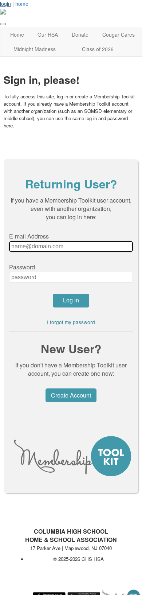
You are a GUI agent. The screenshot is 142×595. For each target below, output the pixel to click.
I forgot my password (71, 322)
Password (22, 267)
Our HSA (48, 34)
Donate (80, 34)
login (5, 3)
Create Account (71, 395)
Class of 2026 (98, 49)
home (21, 3)
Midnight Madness (34, 49)
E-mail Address (29, 236)
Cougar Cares (118, 34)
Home (17, 34)
